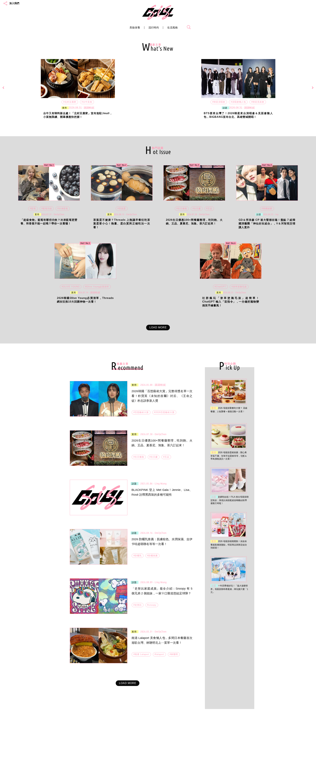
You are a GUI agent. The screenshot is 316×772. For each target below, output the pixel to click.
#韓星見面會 (257, 102)
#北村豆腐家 (69, 102)
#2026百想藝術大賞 (164, 412)
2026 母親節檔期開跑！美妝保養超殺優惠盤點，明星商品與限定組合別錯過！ (229, 544)
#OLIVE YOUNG (71, 286)
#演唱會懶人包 (238, 102)
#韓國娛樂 (267, 208)
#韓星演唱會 (218, 102)
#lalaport (159, 654)
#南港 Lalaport (141, 654)
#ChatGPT (220, 286)
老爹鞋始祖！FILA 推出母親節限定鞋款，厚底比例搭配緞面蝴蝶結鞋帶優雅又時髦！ (230, 500)
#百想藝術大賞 (141, 412)
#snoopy (151, 605)
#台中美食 (87, 102)
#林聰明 (174, 654)
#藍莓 (33, 208)
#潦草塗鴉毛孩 (239, 286)
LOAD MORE (158, 327)
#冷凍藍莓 (62, 208)
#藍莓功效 (46, 208)
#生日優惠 (181, 208)
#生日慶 (197, 208)
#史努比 (137, 605)
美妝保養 (135, 27)
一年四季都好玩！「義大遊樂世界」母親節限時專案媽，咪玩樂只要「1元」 (229, 588)
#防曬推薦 (152, 555)
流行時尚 (153, 27)
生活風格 (172, 27)
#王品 (209, 208)
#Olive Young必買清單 (97, 286)
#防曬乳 (137, 555)
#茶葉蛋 (122, 208)
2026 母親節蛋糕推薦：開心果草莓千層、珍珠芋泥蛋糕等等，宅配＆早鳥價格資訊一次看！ (229, 455)
